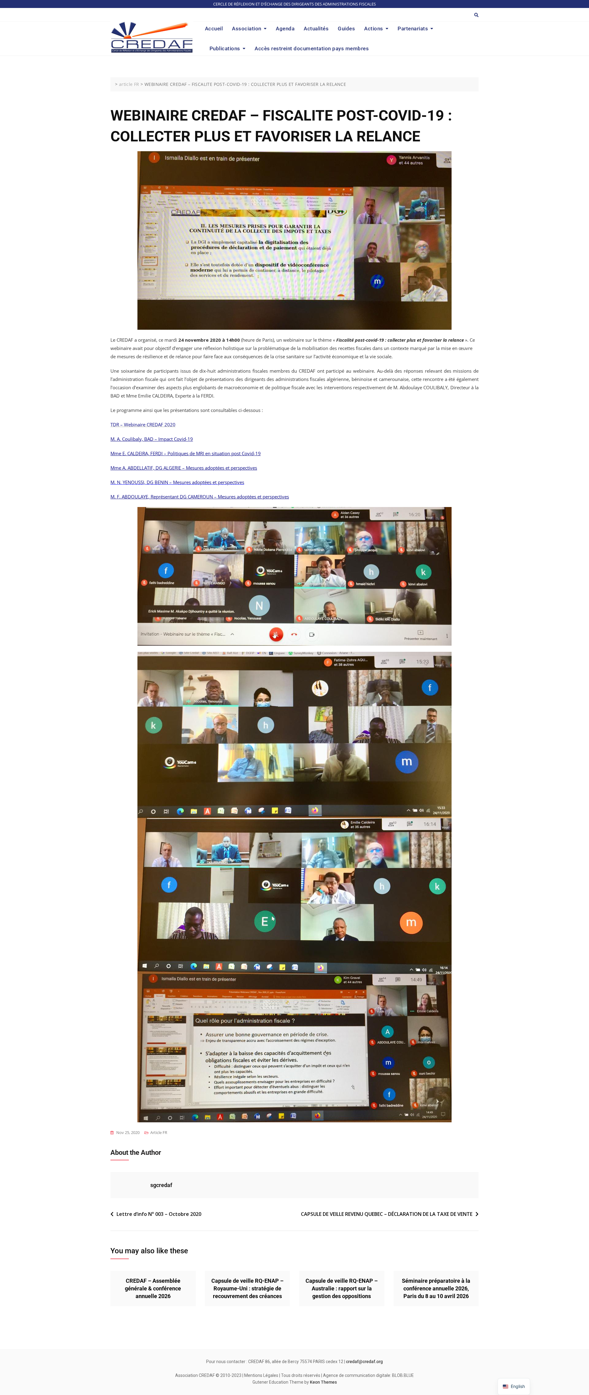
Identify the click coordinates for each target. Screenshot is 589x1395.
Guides (346, 28)
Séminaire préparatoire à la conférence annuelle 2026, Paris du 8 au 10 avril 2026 (436, 1288)
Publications (225, 48)
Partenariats (413, 28)
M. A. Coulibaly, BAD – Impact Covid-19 (151, 439)
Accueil (214, 28)
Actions (373, 28)
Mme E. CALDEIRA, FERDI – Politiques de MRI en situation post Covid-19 (185, 453)
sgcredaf (161, 1185)
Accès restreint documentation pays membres (312, 48)
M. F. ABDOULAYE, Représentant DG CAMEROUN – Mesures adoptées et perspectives (199, 497)
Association (246, 28)
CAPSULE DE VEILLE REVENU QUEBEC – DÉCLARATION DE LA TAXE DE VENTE (386, 1214)
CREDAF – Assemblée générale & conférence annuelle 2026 (153, 1288)
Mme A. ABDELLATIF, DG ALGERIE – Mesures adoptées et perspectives (183, 468)
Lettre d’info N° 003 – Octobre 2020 (159, 1214)
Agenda (285, 28)
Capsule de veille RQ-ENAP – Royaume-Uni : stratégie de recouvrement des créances (247, 1288)
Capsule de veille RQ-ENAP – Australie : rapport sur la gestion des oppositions (342, 1288)
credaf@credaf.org (364, 1361)
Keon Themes (323, 1382)
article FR (158, 1132)
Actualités (316, 28)
